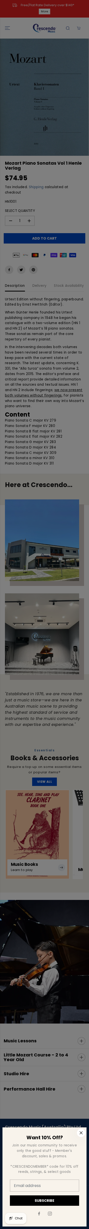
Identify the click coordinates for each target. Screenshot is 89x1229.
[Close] (81, 1132)
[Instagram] (49, 1213)
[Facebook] (39, 1213)
